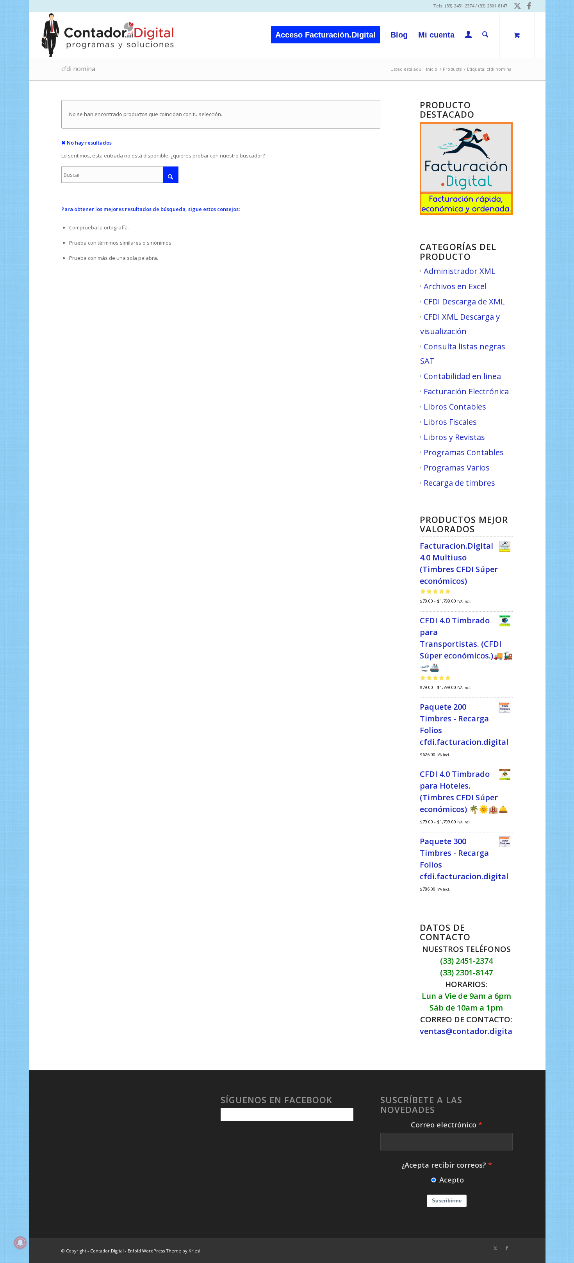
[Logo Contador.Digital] (107, 35)
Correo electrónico (443, 1124)
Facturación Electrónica (466, 391)
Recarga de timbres (459, 483)
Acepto (451, 1179)
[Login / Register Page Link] (468, 36)
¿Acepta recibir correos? (443, 1165)
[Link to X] (517, 6)
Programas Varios (457, 467)
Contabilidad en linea (462, 376)
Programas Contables (464, 452)
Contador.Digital (107, 1251)
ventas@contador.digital (467, 1031)
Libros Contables (455, 406)
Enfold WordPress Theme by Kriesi (164, 1251)
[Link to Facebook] (529, 6)
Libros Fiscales (450, 422)
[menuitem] (328, 35)
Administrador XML (460, 271)
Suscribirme (447, 1201)
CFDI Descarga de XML (464, 301)
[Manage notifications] (20, 1242)
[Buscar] (485, 35)
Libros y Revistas (454, 437)
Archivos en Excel (455, 286)
